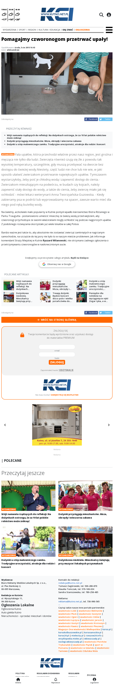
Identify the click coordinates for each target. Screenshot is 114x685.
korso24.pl (63, 635)
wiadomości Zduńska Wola (84, 651)
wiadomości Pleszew (91, 626)
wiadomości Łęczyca (68, 620)
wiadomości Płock (67, 613)
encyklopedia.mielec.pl (70, 638)
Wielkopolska (93, 629)
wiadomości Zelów (89, 617)
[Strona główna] (18, 680)
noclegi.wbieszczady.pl (70, 641)
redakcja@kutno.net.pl (70, 582)
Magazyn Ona (65, 629)
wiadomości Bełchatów (90, 610)
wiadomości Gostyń (68, 623)
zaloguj (57, 362)
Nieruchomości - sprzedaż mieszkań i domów (26, 616)
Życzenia (91, 675)
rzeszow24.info (94, 635)
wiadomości (80, 629)
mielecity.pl (77, 635)
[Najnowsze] (55, 680)
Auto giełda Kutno (11, 612)
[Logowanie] (94, 680)
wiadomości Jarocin (92, 620)
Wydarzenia (8, 154)
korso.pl (106, 629)
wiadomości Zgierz (68, 617)
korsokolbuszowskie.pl (70, 632)
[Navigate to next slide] (109, 425)
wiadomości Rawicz (68, 626)
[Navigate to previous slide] (5, 425)
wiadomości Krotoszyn (93, 623)
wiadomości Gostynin (90, 613)
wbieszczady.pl (92, 638)
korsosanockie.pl (92, 632)
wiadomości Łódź (67, 610)
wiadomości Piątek (82, 644)
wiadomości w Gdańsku (82, 648)
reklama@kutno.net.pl (70, 601)
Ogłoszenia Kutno (11, 609)
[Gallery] (57, 425)
